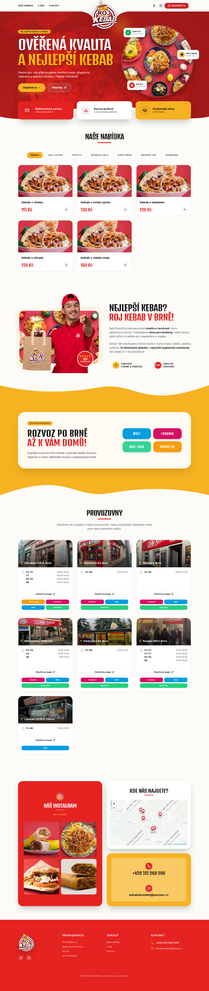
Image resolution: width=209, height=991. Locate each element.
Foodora (57, 602)
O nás (41, 5)
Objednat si (30, 87)
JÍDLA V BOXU (55, 155)
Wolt (33, 607)
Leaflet (169, 844)
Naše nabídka (25, 5)
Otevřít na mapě (44, 594)
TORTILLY (77, 155)
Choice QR (33, 602)
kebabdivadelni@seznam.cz (148, 895)
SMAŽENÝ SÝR (148, 155)
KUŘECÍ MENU (124, 155)
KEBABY (34, 155)
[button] (143, 811)
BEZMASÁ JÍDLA (100, 155)
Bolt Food (57, 607)
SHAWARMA (171, 155)
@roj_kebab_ (60, 814)
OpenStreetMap (181, 844)
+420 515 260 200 (149, 873)
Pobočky (54, 5)
